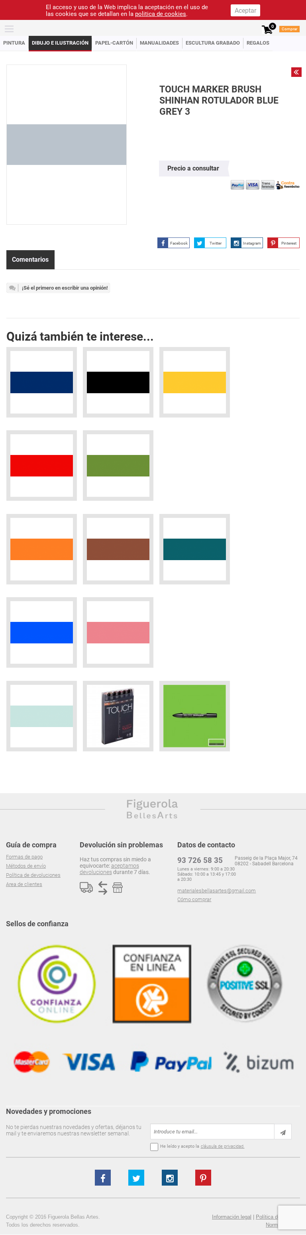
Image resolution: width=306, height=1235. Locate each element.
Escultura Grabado (213, 43)
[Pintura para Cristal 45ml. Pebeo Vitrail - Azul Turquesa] (194, 549)
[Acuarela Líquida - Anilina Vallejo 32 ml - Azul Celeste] (41, 632)
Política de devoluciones (33, 875)
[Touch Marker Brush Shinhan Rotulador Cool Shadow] (41, 716)
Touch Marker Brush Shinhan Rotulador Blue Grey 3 (219, 100)
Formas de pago (24, 857)
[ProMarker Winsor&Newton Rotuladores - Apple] (118, 465)
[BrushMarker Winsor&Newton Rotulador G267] (194, 716)
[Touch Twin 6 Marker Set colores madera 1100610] (118, 716)
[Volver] (296, 72)
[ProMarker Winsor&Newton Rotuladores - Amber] (41, 549)
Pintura (14, 43)
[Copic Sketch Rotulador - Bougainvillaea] (118, 632)
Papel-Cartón (114, 43)
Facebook (179, 243)
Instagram (252, 243)
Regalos (258, 43)
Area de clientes (24, 884)
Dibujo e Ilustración (60, 43)
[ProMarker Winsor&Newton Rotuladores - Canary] (194, 382)
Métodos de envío (26, 866)
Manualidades (159, 43)
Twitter (216, 243)
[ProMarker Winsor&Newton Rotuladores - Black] (118, 382)
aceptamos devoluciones (109, 869)
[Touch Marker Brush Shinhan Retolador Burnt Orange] (118, 549)
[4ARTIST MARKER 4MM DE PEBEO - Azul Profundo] (41, 382)
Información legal (231, 1217)
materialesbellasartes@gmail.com (216, 891)
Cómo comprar (194, 899)
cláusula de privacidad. (223, 1146)
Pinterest (288, 243)
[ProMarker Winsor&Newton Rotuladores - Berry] (41, 465)
